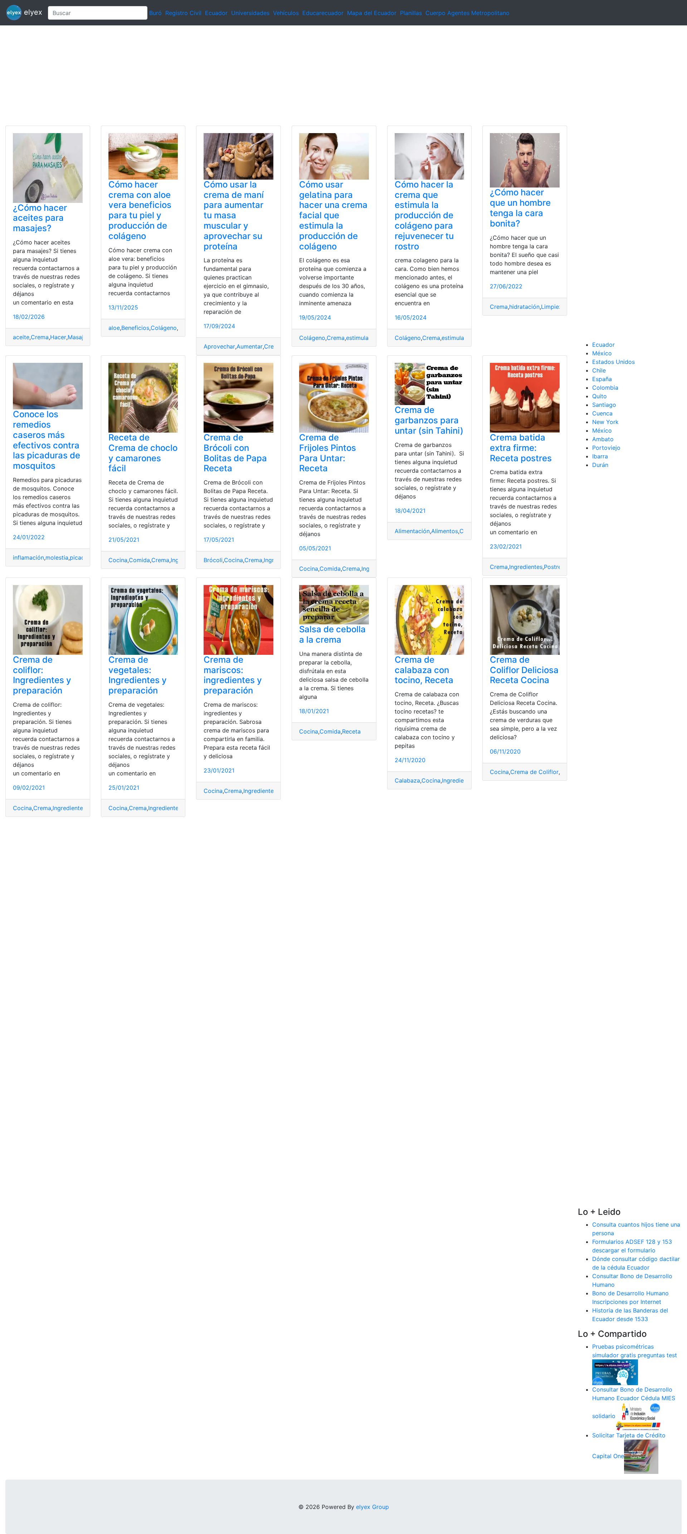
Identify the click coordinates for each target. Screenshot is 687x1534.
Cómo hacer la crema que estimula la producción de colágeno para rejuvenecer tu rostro (424, 215)
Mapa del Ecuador (371, 12)
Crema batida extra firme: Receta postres (521, 447)
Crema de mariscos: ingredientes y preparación (233, 675)
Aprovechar (219, 346)
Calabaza (407, 780)
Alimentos (444, 531)
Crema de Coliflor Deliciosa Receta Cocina (524, 670)
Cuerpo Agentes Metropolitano (467, 12)
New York (605, 421)
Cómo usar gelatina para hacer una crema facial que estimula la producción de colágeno (333, 215)
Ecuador (216, 12)
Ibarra (600, 456)
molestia (56, 557)
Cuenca (602, 413)
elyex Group (372, 1506)
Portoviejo (606, 447)
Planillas (411, 12)
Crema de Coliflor (534, 771)
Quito (599, 396)
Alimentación (412, 531)
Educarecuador (323, 12)
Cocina (117, 560)
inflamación (28, 557)
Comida (139, 560)
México (602, 353)
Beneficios (135, 327)
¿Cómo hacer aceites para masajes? (40, 218)
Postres (554, 566)
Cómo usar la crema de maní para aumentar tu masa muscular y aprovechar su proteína (234, 215)
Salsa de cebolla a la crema (332, 634)
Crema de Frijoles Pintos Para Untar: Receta (327, 452)
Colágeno (164, 327)
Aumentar (250, 346)
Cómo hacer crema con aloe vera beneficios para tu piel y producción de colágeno (139, 210)
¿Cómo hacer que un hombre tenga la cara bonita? (520, 207)
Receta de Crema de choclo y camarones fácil (142, 452)
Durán (600, 464)
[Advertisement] (214, 75)
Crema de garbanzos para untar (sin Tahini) (429, 420)
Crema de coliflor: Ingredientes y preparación (42, 675)
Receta (351, 731)
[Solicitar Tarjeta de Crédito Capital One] (641, 1456)
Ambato (603, 439)
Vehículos (286, 12)
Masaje (77, 337)
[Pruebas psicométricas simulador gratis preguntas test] (615, 1371)
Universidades (250, 12)
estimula (357, 337)
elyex (32, 12)
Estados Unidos (613, 361)
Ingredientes (525, 566)
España (602, 379)
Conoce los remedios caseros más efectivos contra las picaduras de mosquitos (46, 440)
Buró (155, 12)
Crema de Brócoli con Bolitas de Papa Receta (235, 452)
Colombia (605, 387)
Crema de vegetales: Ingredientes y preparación (137, 675)
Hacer (58, 337)
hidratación (524, 306)
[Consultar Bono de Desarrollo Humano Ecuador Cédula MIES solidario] (638, 1415)
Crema (40, 337)
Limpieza (553, 306)
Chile (599, 370)
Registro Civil (183, 12)
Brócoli (213, 560)
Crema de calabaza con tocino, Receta (424, 670)
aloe (114, 327)
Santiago (604, 404)
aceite (21, 337)
